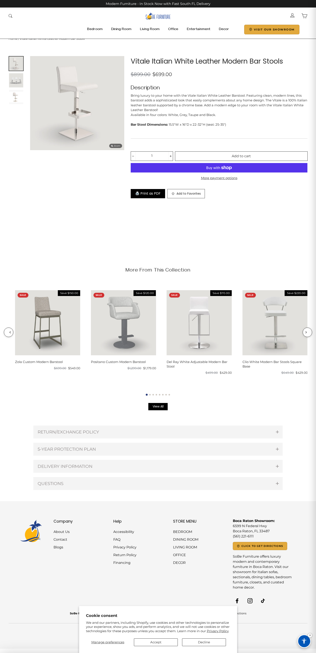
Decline (204, 642)
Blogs (58, 547)
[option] (77, 103)
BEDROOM (182, 532)
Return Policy (125, 555)
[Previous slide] (8, 332)
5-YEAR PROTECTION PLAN (67, 449)
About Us (62, 532)
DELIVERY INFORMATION (65, 466)
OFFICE (179, 555)
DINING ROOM (185, 539)
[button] (146, 394)
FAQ (116, 539)
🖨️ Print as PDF (148, 193)
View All (158, 406)
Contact (60, 539)
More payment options (219, 178)
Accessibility (123, 532)
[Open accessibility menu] (304, 641)
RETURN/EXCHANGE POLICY (68, 432)
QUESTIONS (50, 483)
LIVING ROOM (185, 547)
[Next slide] (307, 332)
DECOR (179, 563)
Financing (121, 563)
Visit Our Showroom (274, 29)
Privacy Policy (218, 631)
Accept (155, 642)
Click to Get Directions (262, 546)
